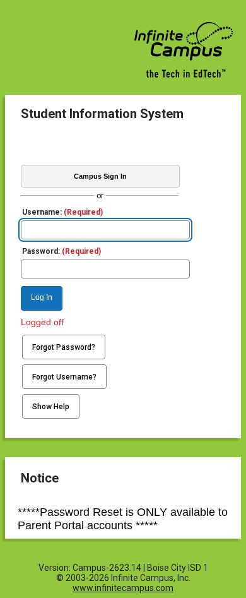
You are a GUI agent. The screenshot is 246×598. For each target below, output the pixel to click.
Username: (62, 212)
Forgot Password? (63, 347)
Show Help (50, 406)
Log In (41, 297)
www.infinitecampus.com (123, 588)
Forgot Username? (64, 377)
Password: (61, 251)
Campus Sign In (100, 176)
